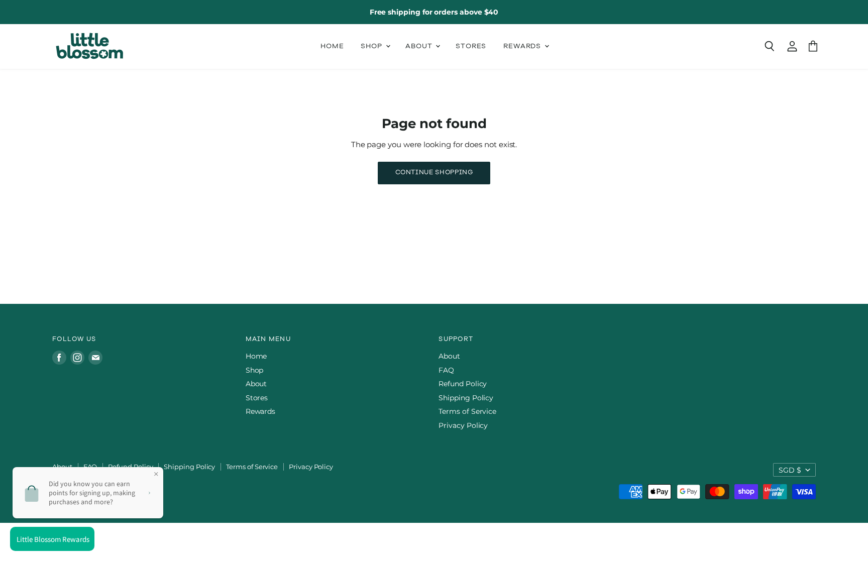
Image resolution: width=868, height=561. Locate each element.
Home (332, 46)
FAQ (446, 370)
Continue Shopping (434, 172)
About (420, 46)
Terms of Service (467, 411)
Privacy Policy (463, 425)
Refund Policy (463, 383)
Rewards (523, 46)
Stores (471, 46)
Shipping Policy (466, 397)
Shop (372, 46)
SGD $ (790, 470)
